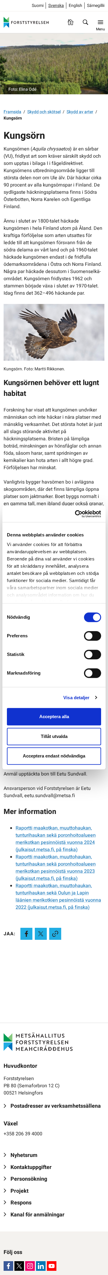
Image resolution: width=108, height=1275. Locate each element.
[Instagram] (30, 1266)
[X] (19, 1266)
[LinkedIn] (41, 1266)
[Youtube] (51, 1266)
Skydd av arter (80, 112)
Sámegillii (95, 5)
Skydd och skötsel (44, 112)
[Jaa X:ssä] (41, 934)
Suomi (38, 5)
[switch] (92, 636)
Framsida (12, 112)
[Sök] (85, 22)
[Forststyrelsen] (26, 22)
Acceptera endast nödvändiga (54, 755)
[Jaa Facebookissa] (26, 934)
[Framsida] (70, 22)
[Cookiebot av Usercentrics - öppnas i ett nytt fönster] (76, 514)
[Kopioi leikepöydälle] (55, 934)
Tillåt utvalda (54, 736)
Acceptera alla (54, 716)
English (75, 5)
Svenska (56, 5)
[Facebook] (8, 1266)
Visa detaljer (76, 697)
